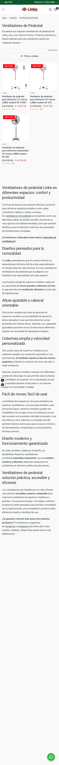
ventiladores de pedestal (18, 215)
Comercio (13, 18)
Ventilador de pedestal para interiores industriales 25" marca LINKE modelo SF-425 (15, 152)
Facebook (10, 526)
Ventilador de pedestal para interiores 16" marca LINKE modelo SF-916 (42, 99)
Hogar (4, 18)
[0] (55, 9)
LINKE (4, 93)
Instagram (23, 526)
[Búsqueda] (50, 9)
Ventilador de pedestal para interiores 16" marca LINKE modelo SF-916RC (14, 99)
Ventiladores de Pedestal (29, 18)
